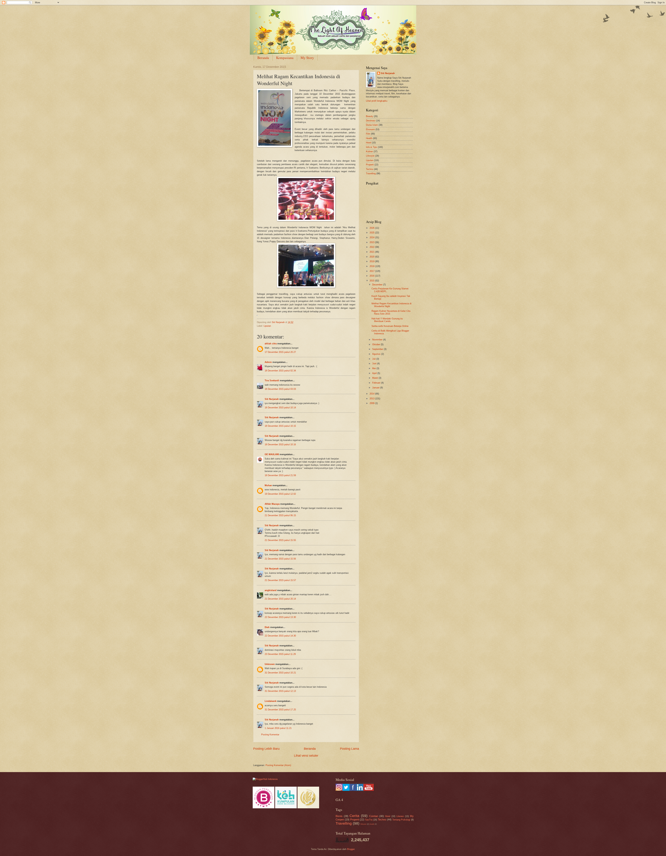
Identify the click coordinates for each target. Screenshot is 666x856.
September (378, 349)
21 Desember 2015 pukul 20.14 (280, 598)
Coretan (373, 816)
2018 (372, 266)
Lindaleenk (270, 701)
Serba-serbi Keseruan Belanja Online (390, 326)
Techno (369, 169)
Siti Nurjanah (272, 399)
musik (372, 824)
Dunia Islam (372, 125)
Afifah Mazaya (272, 504)
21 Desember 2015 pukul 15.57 (280, 580)
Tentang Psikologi (401, 819)
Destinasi (370, 120)
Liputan (267, 326)
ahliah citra (271, 343)
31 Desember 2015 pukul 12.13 (280, 691)
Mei (374, 368)
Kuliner (369, 151)
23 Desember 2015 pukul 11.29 (280, 654)
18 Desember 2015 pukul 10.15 (280, 426)
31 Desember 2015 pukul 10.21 (280, 672)
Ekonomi (370, 129)
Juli (374, 359)
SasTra (368, 819)
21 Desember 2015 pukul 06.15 (280, 515)
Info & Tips (371, 147)
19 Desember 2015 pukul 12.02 (280, 494)
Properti (370, 164)
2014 (372, 393)
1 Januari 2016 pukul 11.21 (278, 728)
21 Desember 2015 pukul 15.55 (280, 540)
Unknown (270, 664)
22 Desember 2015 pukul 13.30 (280, 617)
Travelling (371, 173)
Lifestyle (370, 155)
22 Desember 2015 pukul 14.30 (280, 635)
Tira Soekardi (272, 380)
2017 (372, 271)
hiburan (363, 824)
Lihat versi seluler (306, 755)
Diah (267, 627)
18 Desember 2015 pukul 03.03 (280, 389)
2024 (372, 237)
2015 (372, 280)
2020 (372, 256)
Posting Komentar (270, 734)
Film (368, 133)
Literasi (400, 816)
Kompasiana (284, 57)
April (374, 373)
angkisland (270, 590)
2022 (372, 247)
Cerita (354, 816)
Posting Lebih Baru (266, 748)
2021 (372, 252)
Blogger (351, 849)
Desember (377, 284)
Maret (375, 378)
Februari (376, 382)
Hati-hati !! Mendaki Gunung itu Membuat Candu (387, 319)
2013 (372, 398)
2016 (372, 275)
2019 (372, 261)
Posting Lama (349, 748)
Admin (268, 362)
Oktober (376, 344)
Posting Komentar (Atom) (278, 765)
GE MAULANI (272, 454)
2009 (372, 403)
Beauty (369, 116)
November (377, 339)
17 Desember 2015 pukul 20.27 (280, 352)
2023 (372, 242)
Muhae (268, 485)
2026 (372, 228)
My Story (307, 57)
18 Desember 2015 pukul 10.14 (280, 407)
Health (369, 138)
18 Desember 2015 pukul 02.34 (280, 370)
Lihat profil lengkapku (376, 101)
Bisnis (339, 816)
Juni (374, 363)
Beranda (263, 57)
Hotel (368, 142)
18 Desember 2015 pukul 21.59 (280, 475)
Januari (376, 387)
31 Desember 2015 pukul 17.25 (280, 709)
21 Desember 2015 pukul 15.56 (280, 558)
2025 (372, 232)
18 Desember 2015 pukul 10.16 (280, 444)
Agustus (376, 354)
